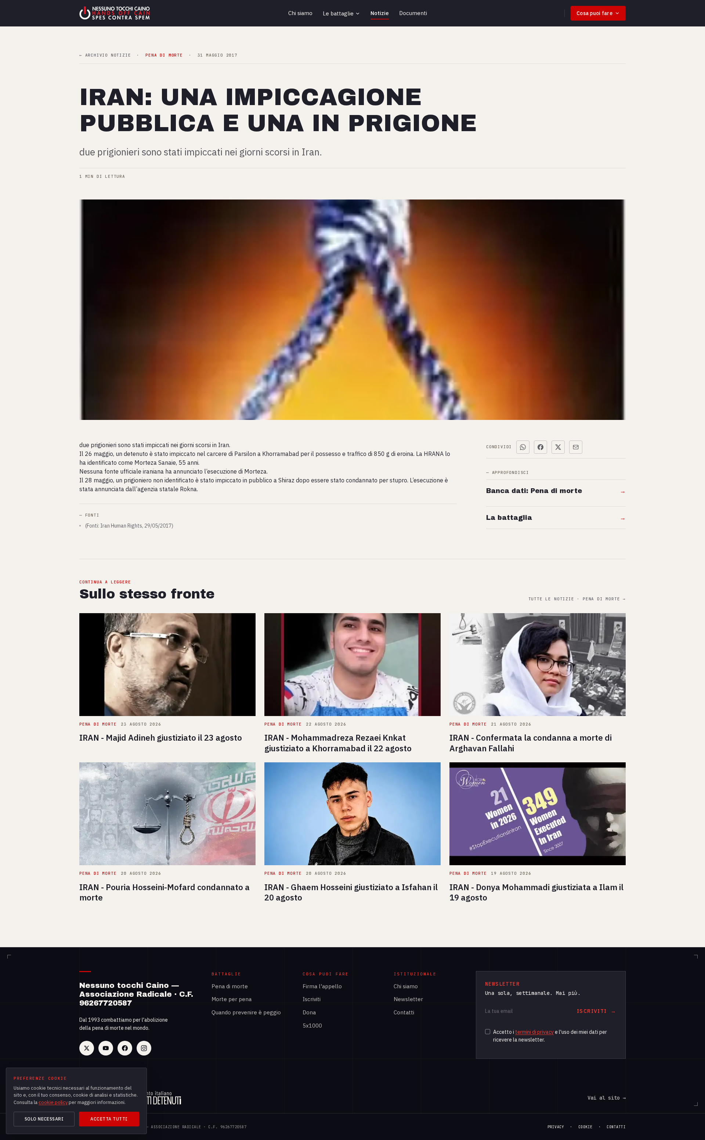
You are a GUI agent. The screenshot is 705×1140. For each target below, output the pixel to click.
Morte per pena (232, 999)
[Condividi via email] (575, 447)
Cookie (585, 1127)
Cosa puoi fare (594, 13)
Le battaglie (338, 13)
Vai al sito (607, 1097)
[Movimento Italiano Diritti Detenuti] (155, 1097)
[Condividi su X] (558, 447)
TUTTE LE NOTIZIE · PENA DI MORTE (577, 599)
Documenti (413, 13)
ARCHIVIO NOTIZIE (105, 55)
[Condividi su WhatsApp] (522, 447)
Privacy (555, 1127)
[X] (86, 1048)
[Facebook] (125, 1048)
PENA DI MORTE (163, 55)
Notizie (379, 13)
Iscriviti (312, 999)
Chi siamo (300, 13)
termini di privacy (534, 1032)
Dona (309, 1012)
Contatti (404, 1012)
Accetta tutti (108, 1119)
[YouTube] (105, 1048)
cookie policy (53, 1102)
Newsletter (408, 999)
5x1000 (312, 1025)
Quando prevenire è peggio (246, 1012)
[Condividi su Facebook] (540, 447)
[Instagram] (144, 1048)
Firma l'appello (322, 986)
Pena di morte (230, 986)
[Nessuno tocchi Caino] (115, 13)
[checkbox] (487, 1031)
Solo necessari (44, 1119)
